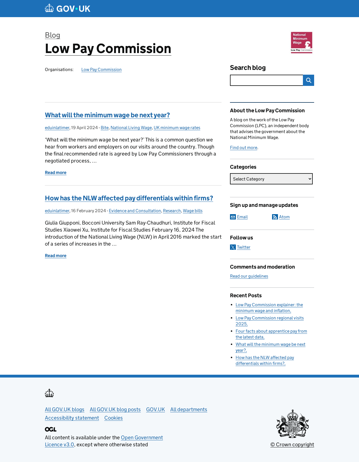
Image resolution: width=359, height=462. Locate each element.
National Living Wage (131, 127)
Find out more (243, 147)
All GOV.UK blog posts (115, 409)
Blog (52, 35)
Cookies (113, 418)
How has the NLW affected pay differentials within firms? (129, 198)
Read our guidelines (249, 276)
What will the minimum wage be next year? (107, 115)
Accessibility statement (72, 418)
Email (242, 216)
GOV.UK (155, 409)
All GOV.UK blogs (64, 409)
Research (172, 210)
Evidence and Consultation (135, 210)
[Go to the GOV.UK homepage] (67, 8)
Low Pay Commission (108, 48)
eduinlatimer (57, 127)
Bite (105, 127)
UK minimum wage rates (177, 127)
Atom (284, 216)
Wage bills (192, 210)
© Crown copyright (292, 444)
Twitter (243, 247)
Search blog (248, 67)
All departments (188, 409)
